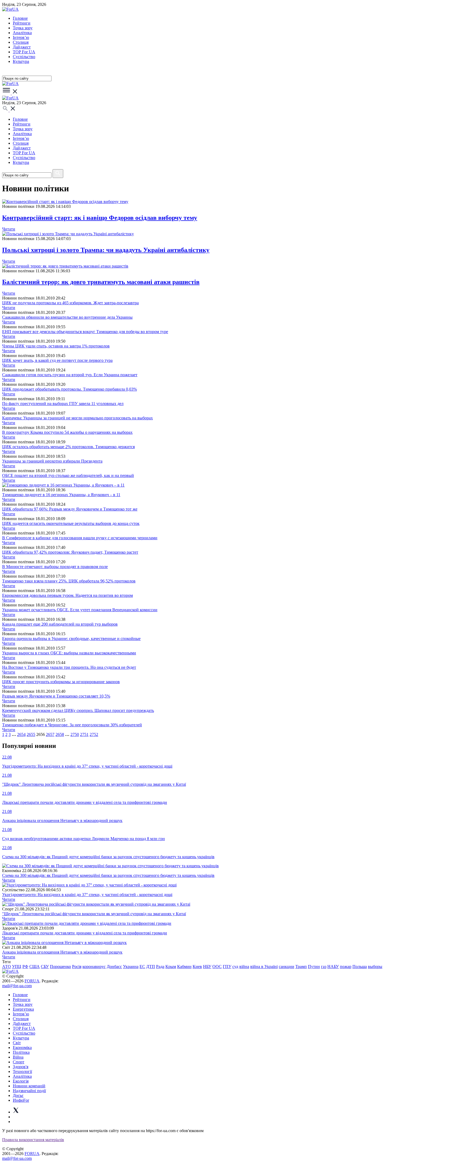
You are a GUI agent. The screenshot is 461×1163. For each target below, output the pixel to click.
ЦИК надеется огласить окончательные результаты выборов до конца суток (71, 523)
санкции (286, 966)
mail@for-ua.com (17, 985)
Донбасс (114, 966)
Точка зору (23, 28)
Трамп (301, 966)
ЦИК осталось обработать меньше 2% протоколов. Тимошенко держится (68, 446)
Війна (18, 1057)
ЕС (142, 966)
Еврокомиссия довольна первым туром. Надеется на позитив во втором (67, 595)
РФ (25, 966)
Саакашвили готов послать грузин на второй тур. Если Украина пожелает (69, 374)
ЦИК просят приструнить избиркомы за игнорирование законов (61, 681)
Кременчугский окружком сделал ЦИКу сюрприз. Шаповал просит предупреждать (78, 710)
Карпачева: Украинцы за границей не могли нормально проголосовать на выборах (77, 418)
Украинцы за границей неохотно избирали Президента (52, 461)
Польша (359, 966)
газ (323, 966)
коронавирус (94, 966)
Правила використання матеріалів (33, 1139)
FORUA (32, 981)
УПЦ (16, 966)
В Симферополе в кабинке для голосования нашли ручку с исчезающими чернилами (79, 538)
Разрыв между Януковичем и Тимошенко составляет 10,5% (56, 696)
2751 (84, 734)
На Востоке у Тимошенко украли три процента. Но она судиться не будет (69, 667)
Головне (20, 18)
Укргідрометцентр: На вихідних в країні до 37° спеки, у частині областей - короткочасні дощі (87, 894)
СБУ (45, 966)
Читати (8, 229)
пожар (345, 966)
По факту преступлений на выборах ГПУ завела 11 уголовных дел (63, 403)
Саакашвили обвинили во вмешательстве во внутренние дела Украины (67, 317)
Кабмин (184, 966)
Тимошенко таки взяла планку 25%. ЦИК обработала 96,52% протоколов (69, 581)
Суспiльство (24, 56)
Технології (22, 1071)
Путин (314, 966)
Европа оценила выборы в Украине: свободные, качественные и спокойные (71, 638)
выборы (375, 966)
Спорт (18, 1062)
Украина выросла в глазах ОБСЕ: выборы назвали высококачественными (69, 653)
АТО (6, 966)
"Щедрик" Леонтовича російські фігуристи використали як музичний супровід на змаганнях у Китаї (94, 913)
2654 (21, 734)
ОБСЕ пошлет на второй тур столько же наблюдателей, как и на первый (68, 475)
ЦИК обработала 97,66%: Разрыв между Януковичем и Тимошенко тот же (69, 509)
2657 (50, 734)
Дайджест (22, 47)
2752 (94, 734)
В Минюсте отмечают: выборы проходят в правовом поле (55, 566)
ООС (217, 966)
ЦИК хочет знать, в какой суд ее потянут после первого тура (57, 360)
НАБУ (333, 966)
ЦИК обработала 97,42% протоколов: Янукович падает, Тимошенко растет (70, 552)
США (34, 966)
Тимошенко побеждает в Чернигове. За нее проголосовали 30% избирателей (72, 725)
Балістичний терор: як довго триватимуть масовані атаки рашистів (101, 281)
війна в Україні (264, 966)
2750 (74, 734)
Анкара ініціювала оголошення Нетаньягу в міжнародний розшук (62, 952)
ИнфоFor (21, 1100)
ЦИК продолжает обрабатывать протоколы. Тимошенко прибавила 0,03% (69, 389)
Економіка (22, 1047)
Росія (76, 966)
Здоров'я (20, 1066)
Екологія (21, 1081)
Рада (160, 966)
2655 (31, 734)
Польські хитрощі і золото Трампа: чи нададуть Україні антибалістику (105, 249)
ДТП (150, 966)
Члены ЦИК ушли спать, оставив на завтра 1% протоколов (56, 346)
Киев (197, 966)
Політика (21, 1052)
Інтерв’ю (21, 37)
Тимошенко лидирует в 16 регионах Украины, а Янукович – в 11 (61, 494)
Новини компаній (29, 1086)
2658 (59, 734)
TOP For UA (24, 52)
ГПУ (227, 966)
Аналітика (22, 32)
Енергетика (23, 1009)
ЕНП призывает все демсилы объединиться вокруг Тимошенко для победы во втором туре (85, 331)
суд (235, 966)
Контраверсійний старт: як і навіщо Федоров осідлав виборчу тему (99, 217)
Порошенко (60, 966)
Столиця (21, 42)
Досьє (18, 1095)
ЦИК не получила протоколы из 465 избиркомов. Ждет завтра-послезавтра (70, 303)
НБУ (207, 966)
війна (244, 966)
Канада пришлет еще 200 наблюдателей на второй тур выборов (60, 624)
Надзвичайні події (29, 1090)
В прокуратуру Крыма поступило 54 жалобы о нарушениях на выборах (67, 432)
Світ (17, 1042)
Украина (130, 966)
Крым (170, 966)
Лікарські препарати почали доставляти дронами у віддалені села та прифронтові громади (84, 933)
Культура (21, 61)
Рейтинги (21, 23)
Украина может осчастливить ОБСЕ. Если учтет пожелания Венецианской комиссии (79, 609)
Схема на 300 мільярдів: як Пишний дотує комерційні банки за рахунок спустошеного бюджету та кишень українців (108, 875)
